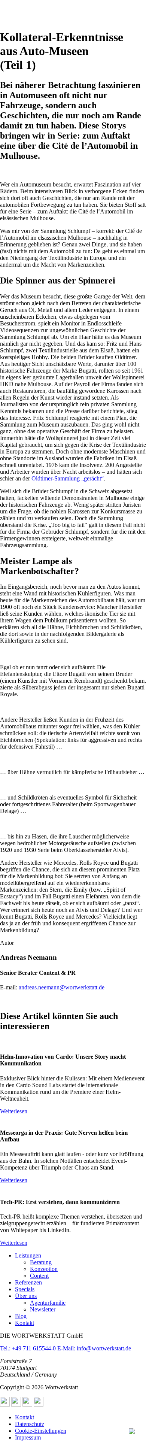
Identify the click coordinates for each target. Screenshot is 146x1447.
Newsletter (42, 1309)
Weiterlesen (13, 1111)
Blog (21, 1316)
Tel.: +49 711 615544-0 (28, 1348)
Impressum (28, 1437)
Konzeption (44, 1269)
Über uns (26, 1296)
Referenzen (28, 1282)
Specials (24, 1289)
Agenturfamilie (48, 1302)
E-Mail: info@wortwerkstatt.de (94, 1348)
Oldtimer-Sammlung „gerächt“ (67, 478)
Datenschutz (29, 1424)
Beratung (41, 1262)
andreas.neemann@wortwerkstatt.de (61, 987)
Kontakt (24, 1323)
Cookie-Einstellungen (40, 1431)
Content (39, 1275)
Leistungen (28, 1255)
